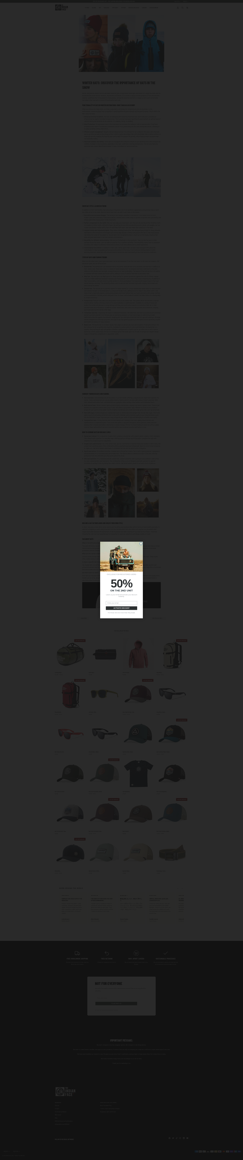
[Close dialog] (140, 543)
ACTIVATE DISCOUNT (122, 608)
